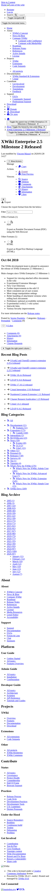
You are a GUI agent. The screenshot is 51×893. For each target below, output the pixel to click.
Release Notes (13, 602)
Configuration (13, 679)
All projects (17, 71)
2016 (11, 528)
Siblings (25, 182)
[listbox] (25, 234)
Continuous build (14, 825)
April (16, 564)
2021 (11, 541)
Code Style (12, 799)
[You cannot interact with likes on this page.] (3, 325)
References (17, 51)
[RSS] (8, 420)
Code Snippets (19, 66)
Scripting (11, 695)
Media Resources (14, 612)
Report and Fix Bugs (16, 856)
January (18, 556)
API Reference (13, 698)
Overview (11, 718)
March (17, 561)
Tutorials (15, 463)
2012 (11, 518)
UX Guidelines (13, 806)
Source (24, 179)
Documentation (14, 630)
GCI (19, 445)
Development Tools (15, 804)
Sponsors (11, 641)
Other (14, 450)
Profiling (11, 832)
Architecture (12, 693)
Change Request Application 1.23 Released (29, 399)
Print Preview (27, 174)
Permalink (5, 320)
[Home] (8, 119)
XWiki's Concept (20, 33)
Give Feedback (13, 849)
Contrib (22, 433)
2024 (11, 549)
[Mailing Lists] (20, 889)
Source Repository (15, 820)
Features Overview (15, 663)
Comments (26, 184)
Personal (15, 453)
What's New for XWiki (23, 466)
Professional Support (21, 101)
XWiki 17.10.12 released (21, 385)
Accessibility (12, 617)
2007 (11, 506)
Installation (12, 677)
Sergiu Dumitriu (17, 318)
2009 (11, 511)
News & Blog (18, 35)
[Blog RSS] (23, 889)
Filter (3, 212)
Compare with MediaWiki (29, 43)
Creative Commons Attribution (24, 872)
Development (18, 86)
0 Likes (9, 325)
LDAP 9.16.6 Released (20, 380)
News (15, 440)
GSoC (21, 448)
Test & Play (12, 846)
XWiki (15, 61)
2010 (11, 513)
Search (10, 15)
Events (21, 443)
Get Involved (18, 84)
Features (21, 428)
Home (9, 28)
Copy (23, 166)
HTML (10, 244)
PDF (9, 224)
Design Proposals (14, 809)
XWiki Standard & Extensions (26, 76)
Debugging (12, 830)
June (16, 569)
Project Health (13, 778)
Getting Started (13, 658)
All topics (11, 661)
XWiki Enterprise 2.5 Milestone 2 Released (26, 129)
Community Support (21, 99)
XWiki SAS (23, 878)
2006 (10, 503)
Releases (41, 318)
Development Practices (17, 801)
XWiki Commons (15, 755)
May (16, 566)
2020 (11, 538)
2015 (11, 526)
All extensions (13, 736)
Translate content (14, 851)
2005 (10, 500)
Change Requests (14, 343)
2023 (11, 546)
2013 (11, 521)
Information (26, 192)
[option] (28, 227)
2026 (11, 554)
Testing (10, 827)
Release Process (14, 796)
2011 (11, 516)
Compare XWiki (19, 38)
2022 (11, 544)
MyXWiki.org (18, 438)
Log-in (10, 12)
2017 (11, 531)
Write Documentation (16, 854)
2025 (12, 551)
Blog (9, 127)
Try (8, 106)
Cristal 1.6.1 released (19, 404)
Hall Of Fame (13, 783)
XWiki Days (18, 488)
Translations (17, 89)
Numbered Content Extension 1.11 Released (30, 394)
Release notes (33, 313)
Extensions (17, 63)
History (24, 189)
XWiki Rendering (15, 752)
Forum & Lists (13, 635)
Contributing (12, 843)
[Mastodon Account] (8, 889)
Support (10, 628)
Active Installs (18, 53)
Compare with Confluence (30, 41)
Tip (13, 461)
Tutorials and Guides (16, 700)
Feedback (16, 91)
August (17, 574)
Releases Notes (19, 48)
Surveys (15, 458)
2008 (11, 508)
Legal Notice (12, 614)
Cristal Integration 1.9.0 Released (25, 389)
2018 (11, 533)
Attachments (27, 187)
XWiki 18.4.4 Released (20, 375)
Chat (9, 638)
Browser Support (14, 785)
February (18, 559)
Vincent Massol (24, 153)
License (15, 56)
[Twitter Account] (17, 889)
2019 (11, 536)
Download (11, 104)
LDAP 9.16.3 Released (20, 408)
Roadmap (16, 46)
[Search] (15, 15)
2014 (11, 523)
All (11, 420)
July (16, 571)
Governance (12, 775)
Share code (12, 861)
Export (24, 171)
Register (10, 9)
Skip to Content (8, 2)
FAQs (15, 96)
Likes (23, 194)
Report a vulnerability (16, 859)
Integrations (17, 435)
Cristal (15, 79)
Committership (13, 780)
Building (11, 822)
